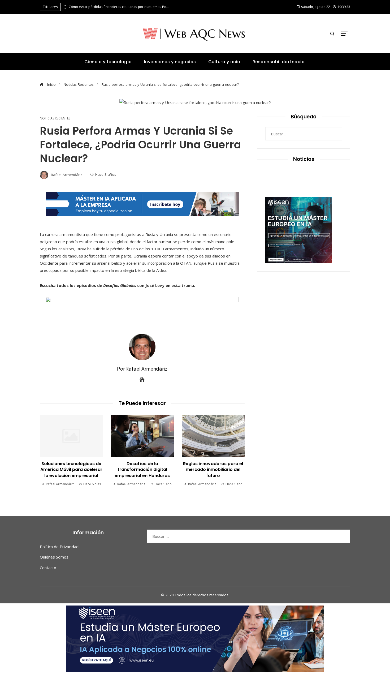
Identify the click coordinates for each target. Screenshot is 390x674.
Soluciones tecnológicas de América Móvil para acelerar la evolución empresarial (71, 470)
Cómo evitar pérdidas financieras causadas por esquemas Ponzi (119, 7)
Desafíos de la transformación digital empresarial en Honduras (142, 470)
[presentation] (64, 5)
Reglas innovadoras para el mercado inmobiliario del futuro (213, 470)
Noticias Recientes (55, 118)
